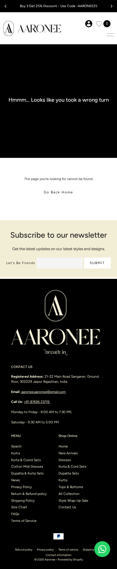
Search (16, 446)
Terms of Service (24, 521)
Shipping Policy (23, 501)
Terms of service (68, 549)
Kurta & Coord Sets (26, 460)
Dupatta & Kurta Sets (27, 473)
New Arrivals (68, 453)
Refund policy (23, 549)
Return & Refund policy (29, 494)
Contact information (59, 555)
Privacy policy (45, 549)
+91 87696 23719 (37, 402)
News (15, 480)
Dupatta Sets (68, 473)
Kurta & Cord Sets (72, 466)
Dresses (64, 460)
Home (63, 446)
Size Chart (19, 507)
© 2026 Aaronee (44, 559)
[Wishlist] (99, 23)
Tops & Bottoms (70, 487)
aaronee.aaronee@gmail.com (43, 392)
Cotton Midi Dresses (27, 466)
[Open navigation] (110, 34)
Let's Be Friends (20, 263)
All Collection (69, 494)
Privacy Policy (21, 487)
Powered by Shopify (70, 559)
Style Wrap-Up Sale (73, 501)
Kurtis (15, 453)
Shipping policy (92, 549)
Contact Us (67, 507)
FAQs (15, 514)
